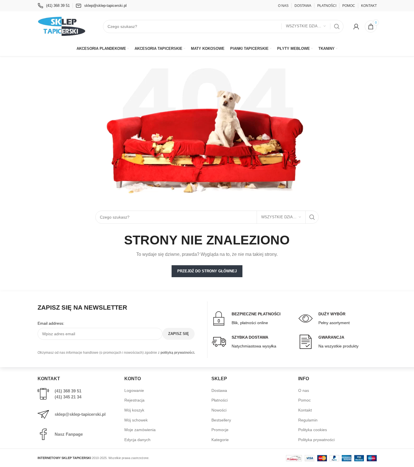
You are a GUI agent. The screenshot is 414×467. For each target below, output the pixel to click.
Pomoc (304, 400)
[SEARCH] (336, 26)
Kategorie (220, 439)
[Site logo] (62, 26)
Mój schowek (136, 420)
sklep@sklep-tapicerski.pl (80, 414)
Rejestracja (134, 400)
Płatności (219, 400)
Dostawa (219, 390)
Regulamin (308, 420)
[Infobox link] (54, 6)
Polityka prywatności (316, 439)
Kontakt (305, 410)
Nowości (218, 410)
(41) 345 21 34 (68, 396)
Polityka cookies (312, 429)
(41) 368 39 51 (68, 390)
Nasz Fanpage (69, 434)
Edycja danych (137, 439)
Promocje (219, 429)
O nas (303, 390)
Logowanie (134, 390)
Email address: (51, 323)
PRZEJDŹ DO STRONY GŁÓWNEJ (207, 271)
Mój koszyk (134, 410)
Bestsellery (221, 420)
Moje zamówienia (140, 429)
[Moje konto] (356, 26)
